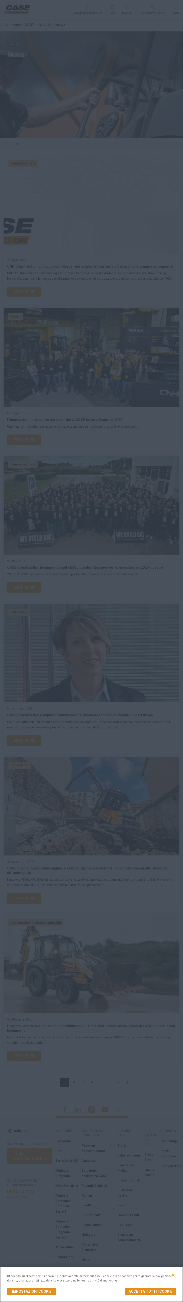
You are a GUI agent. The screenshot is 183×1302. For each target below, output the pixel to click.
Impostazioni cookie (31, 1291)
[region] (91, 1284)
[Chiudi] (173, 1275)
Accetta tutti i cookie (150, 1291)
